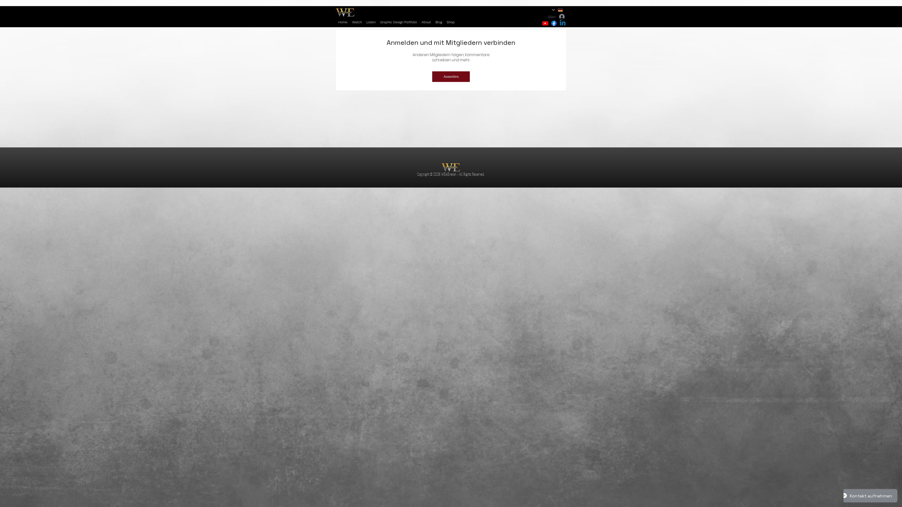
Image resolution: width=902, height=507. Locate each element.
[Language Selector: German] (557, 10)
